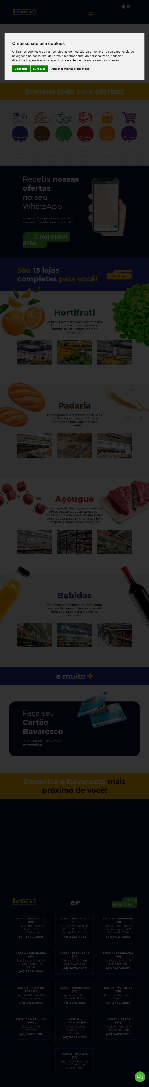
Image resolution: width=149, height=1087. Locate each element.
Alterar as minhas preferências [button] (70, 68)
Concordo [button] (21, 68)
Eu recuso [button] (39, 68)
